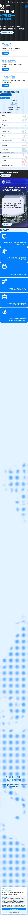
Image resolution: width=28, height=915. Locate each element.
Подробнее (7, 224)
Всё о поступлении (7, 33)
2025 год (5, 53)
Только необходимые (14, 912)
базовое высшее (6, 95)
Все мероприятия (6, 176)
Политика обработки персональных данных (14, 906)
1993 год (14, 774)
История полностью (14, 805)
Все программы (5, 98)
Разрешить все (14, 909)
